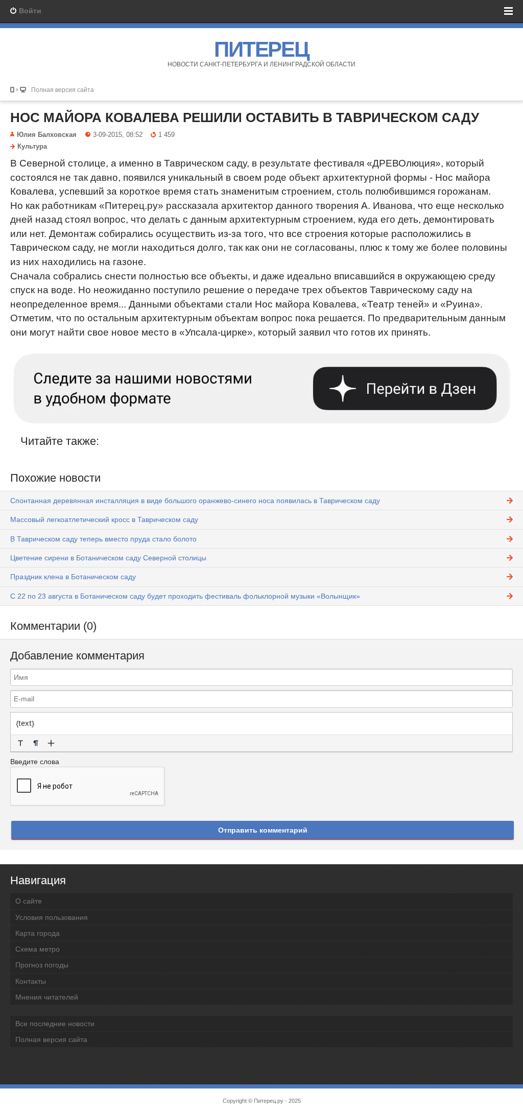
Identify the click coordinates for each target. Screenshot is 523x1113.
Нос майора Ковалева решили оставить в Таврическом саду (244, 117)
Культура (32, 146)
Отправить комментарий (262, 830)
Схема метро (37, 949)
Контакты (30, 981)
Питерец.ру (268, 1101)
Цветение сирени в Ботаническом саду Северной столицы (108, 558)
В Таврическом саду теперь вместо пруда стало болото (103, 539)
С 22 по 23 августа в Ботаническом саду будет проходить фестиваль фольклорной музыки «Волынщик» (185, 596)
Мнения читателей (46, 997)
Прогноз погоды (41, 965)
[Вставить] (51, 743)
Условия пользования (51, 917)
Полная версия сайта (62, 89)
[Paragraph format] (35, 743)
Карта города (37, 933)
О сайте (28, 901)
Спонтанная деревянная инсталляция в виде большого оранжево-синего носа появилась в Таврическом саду (195, 500)
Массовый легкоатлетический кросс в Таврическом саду (104, 519)
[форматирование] (20, 743)
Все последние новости (54, 1024)
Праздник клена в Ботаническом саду (73, 577)
